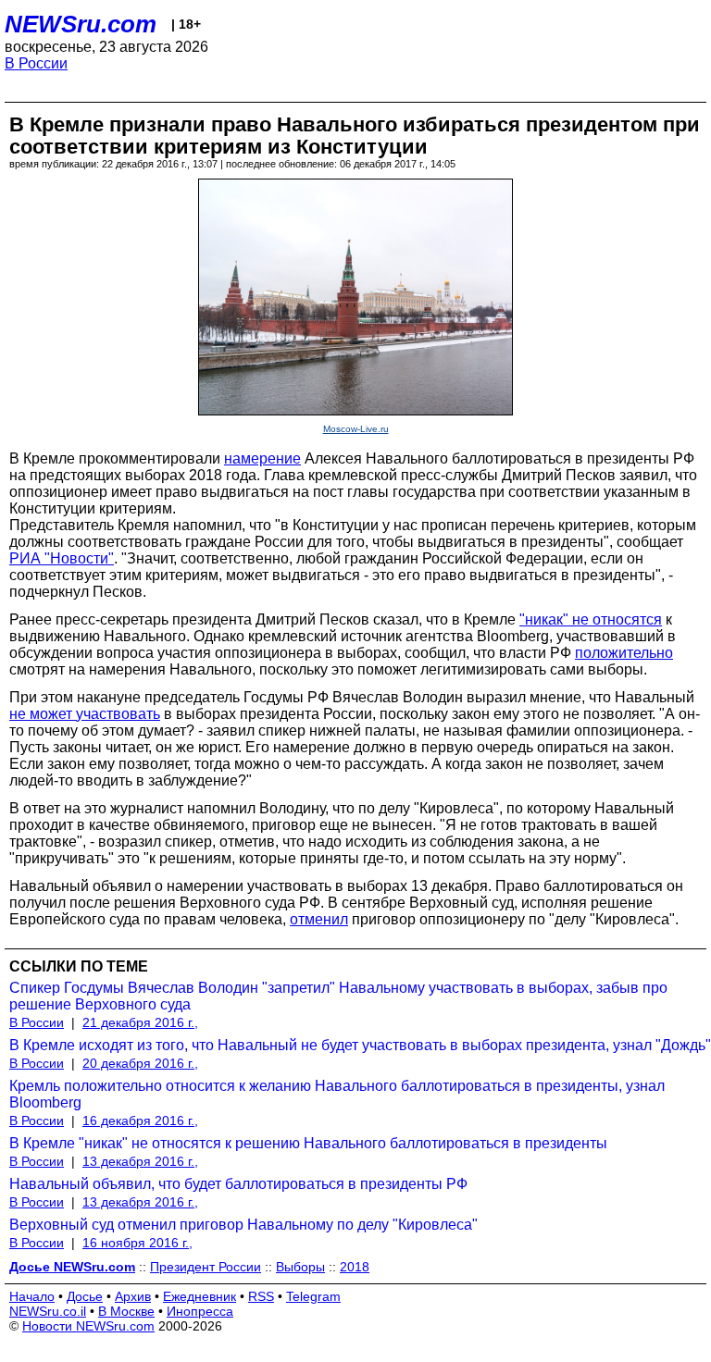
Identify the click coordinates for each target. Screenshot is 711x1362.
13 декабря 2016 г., (140, 1161)
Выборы (300, 1266)
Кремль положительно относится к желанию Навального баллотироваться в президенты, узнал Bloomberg (337, 1094)
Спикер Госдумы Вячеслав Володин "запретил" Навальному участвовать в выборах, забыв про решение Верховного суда (338, 996)
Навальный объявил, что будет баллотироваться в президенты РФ (238, 1184)
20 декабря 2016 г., (140, 1063)
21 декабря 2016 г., (140, 1022)
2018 (354, 1266)
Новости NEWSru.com (88, 1326)
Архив (133, 1296)
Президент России (205, 1266)
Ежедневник (199, 1296)
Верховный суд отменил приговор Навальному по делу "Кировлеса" (243, 1224)
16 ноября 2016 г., (137, 1242)
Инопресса (200, 1311)
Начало (32, 1296)
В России (36, 63)
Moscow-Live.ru (356, 429)
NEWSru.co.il (47, 1311)
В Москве (126, 1311)
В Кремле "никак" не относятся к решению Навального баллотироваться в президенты (308, 1143)
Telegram (313, 1296)
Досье (85, 1296)
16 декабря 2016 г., (140, 1120)
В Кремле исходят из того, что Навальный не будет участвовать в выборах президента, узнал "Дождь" (360, 1045)
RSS (261, 1296)
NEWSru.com (80, 24)
